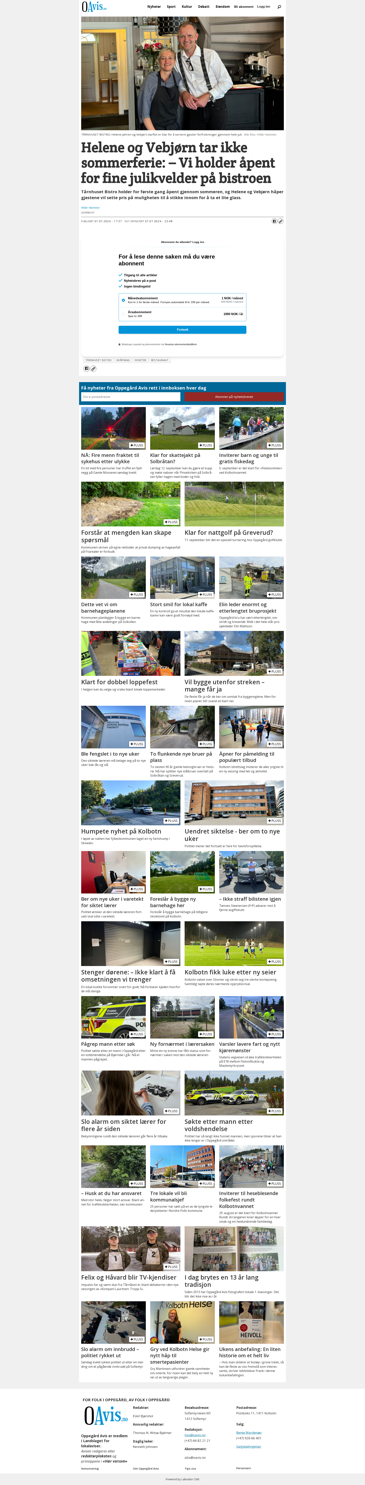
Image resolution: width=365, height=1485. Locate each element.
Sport (171, 6)
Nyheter (154, 6)
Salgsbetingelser (248, 1446)
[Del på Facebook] (274, 221)
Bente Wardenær (249, 1432)
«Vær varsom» (115, 1461)
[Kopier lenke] (280, 221)
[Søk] (279, 6)
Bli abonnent (244, 7)
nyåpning (123, 360)
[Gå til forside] (94, 7)
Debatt (203, 6)
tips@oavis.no (195, 1435)
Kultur (187, 6)
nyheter (140, 360)
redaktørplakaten (96, 1456)
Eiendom (223, 6)
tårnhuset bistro (98, 360)
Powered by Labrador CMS (182, 1479)
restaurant (159, 360)
